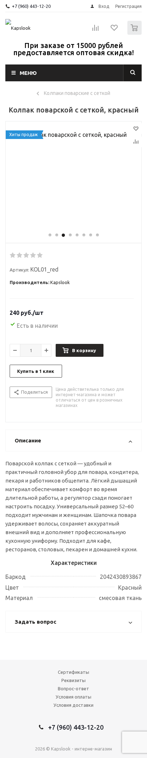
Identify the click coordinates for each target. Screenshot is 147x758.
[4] (33, 255)
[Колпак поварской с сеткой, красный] (73, 177)
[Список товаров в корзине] (135, 33)
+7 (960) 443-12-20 (31, 6)
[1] (13, 255)
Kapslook (60, 282)
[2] (19, 255)
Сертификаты (73, 672)
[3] (26, 255)
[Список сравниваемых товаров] (95, 31)
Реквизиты (73, 680)
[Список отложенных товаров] (114, 30)
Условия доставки (73, 704)
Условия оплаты (73, 696)
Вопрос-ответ (73, 688)
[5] (40, 255)
